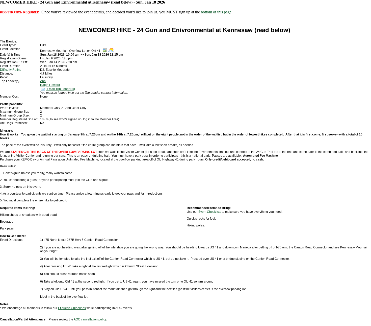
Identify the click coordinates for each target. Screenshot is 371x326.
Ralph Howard (50, 85)
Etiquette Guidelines (72, 308)
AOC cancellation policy (90, 319)
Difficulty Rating (10, 70)
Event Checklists (209, 212)
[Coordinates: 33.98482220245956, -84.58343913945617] (105, 51)
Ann (43, 81)
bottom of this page (216, 12)
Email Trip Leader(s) (60, 89)
